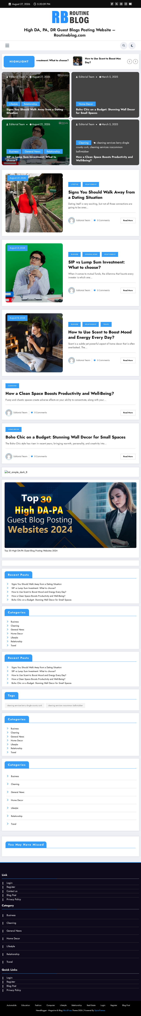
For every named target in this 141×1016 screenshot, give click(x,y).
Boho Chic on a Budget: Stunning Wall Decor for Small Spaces (105, 111)
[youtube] (130, 3)
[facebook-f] (112, 3)
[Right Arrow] (135, 61)
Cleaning (83, 143)
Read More (128, 220)
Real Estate (91, 1005)
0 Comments (103, 220)
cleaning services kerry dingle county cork (24, 705)
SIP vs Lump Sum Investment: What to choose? (31, 158)
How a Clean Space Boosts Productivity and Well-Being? (104, 158)
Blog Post (11, 895)
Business (14, 151)
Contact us (12, 891)
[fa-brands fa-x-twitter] (116, 3)
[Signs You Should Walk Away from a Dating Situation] (36, 94)
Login (9, 883)
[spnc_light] (132, 45)
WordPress (67, 1010)
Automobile (11, 1005)
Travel (106, 324)
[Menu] (7, 46)
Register (11, 887)
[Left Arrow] (129, 61)
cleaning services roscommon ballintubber (65, 705)
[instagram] (125, 3)
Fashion (38, 1005)
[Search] (123, 45)
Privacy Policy (14, 899)
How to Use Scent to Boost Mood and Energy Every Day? (108, 60)
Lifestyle (13, 104)
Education (25, 1005)
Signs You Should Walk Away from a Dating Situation (34, 111)
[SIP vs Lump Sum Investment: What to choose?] (36, 142)
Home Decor (86, 104)
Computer (51, 1005)
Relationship (30, 104)
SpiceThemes (100, 1010)
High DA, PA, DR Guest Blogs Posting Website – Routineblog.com (69, 32)
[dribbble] (121, 3)
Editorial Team (16, 77)
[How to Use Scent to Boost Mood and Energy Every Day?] (34, 342)
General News (32, 151)
